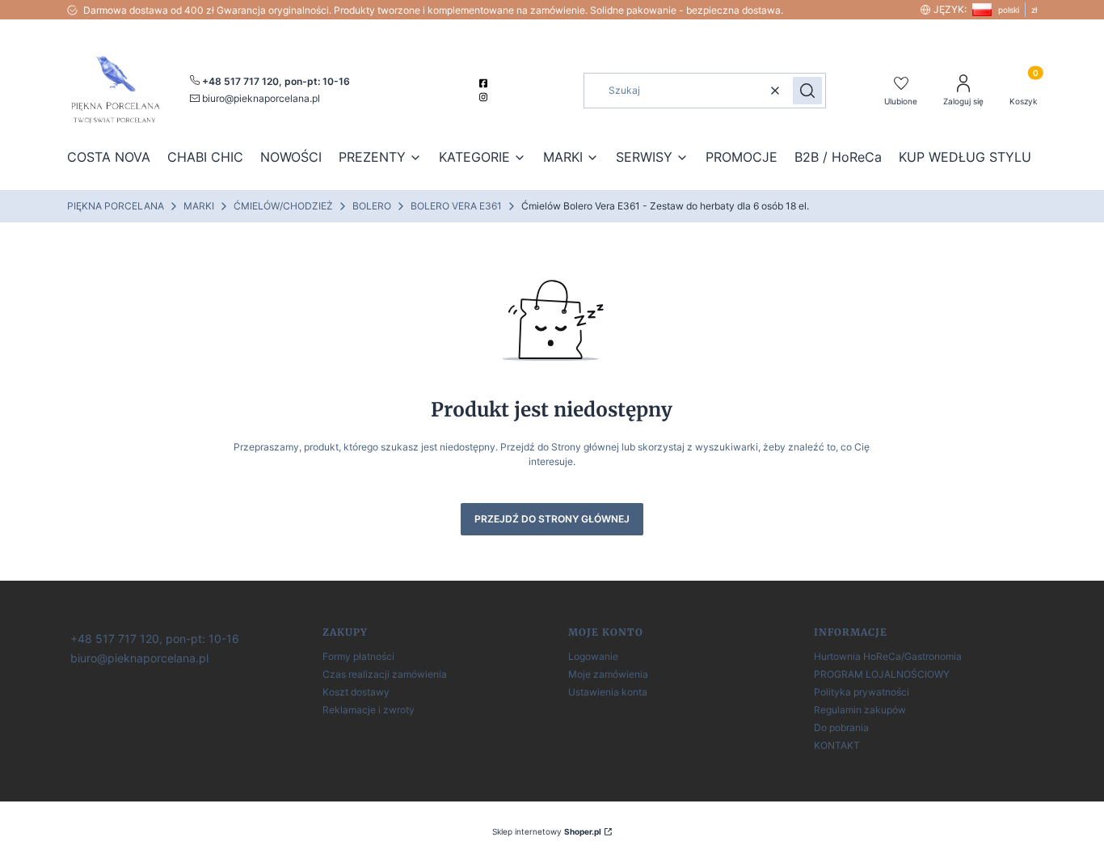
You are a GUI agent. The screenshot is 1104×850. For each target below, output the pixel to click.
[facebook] (485, 83)
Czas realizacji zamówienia (384, 674)
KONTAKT (837, 745)
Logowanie (593, 656)
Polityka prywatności (861, 692)
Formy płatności (358, 656)
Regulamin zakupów (860, 710)
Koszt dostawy (356, 692)
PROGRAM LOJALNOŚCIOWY (882, 674)
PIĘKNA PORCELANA (115, 206)
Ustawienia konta (607, 692)
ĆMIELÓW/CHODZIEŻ (283, 206)
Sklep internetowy (546, 831)
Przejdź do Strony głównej (552, 519)
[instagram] (485, 97)
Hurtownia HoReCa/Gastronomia (888, 656)
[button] (807, 90)
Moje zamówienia (608, 674)
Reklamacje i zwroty (368, 710)
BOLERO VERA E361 (456, 206)
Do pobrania (841, 727)
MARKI (198, 206)
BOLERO (371, 206)
